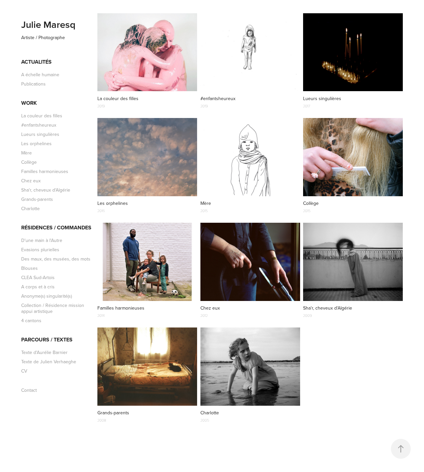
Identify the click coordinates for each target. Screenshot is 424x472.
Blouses (29, 268)
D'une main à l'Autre (41, 240)
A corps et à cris (38, 286)
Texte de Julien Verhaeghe (48, 361)
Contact (29, 390)
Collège (29, 162)
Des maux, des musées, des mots (55, 259)
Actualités (36, 62)
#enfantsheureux (38, 125)
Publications (33, 84)
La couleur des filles (41, 115)
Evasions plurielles (40, 249)
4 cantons (31, 320)
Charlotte (30, 208)
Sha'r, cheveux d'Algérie (45, 190)
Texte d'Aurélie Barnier (44, 352)
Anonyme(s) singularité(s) (46, 296)
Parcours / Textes (47, 339)
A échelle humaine (40, 74)
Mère (26, 152)
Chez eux (31, 180)
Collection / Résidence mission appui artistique (52, 308)
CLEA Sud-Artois (38, 277)
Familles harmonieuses (44, 171)
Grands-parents (37, 199)
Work (29, 103)
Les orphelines (36, 143)
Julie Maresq (48, 24)
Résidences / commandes (56, 227)
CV (24, 371)
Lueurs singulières (40, 134)
